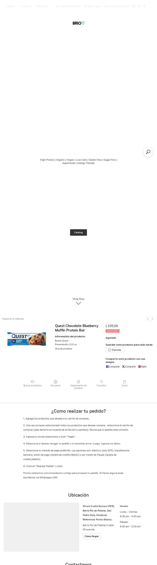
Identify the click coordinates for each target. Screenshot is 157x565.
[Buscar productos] (148, 152)
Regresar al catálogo (13, 318)
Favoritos (101, 385)
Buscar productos (33, 385)
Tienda (10, 5)
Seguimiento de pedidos (78, 386)
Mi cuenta (55, 385)
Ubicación (25, 5)
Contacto (42, 5)
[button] (115, 349)
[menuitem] (148, 319)
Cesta (125, 385)
